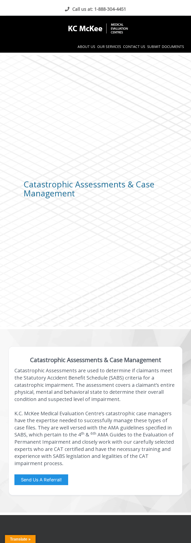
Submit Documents (165, 46)
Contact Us (134, 46)
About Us (86, 46)
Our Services (109, 46)
